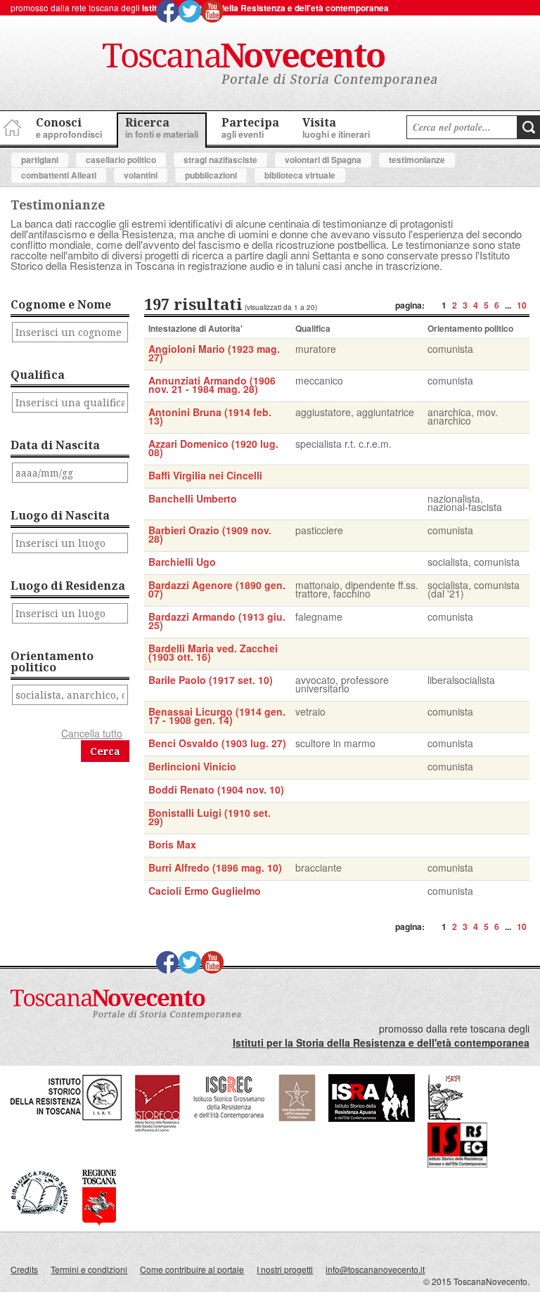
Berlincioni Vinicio (192, 766)
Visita (336, 128)
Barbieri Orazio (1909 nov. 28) (209, 534)
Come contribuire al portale (192, 1269)
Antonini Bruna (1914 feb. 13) (209, 416)
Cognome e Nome (61, 304)
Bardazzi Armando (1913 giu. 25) (216, 620)
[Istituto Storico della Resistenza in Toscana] (66, 1129)
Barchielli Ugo (182, 562)
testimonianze (417, 159)
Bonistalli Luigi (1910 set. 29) (209, 817)
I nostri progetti (285, 1269)
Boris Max (172, 844)
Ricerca (161, 128)
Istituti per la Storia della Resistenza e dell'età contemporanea (265, 7)
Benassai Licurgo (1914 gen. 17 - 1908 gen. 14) (216, 715)
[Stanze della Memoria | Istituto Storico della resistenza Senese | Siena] (457, 1164)
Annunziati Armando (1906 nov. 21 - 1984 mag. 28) (212, 384)
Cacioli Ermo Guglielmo (204, 891)
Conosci (69, 128)
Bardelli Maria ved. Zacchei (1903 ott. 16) (213, 652)
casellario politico (121, 159)
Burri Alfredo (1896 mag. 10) (215, 867)
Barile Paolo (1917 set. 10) (210, 680)
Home (10, 125)
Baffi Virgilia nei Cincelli (205, 475)
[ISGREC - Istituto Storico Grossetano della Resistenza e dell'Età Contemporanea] (229, 1129)
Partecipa (250, 128)
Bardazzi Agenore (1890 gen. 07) (216, 589)
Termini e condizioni (89, 1269)
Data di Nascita (55, 445)
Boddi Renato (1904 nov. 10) (216, 789)
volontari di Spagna (323, 159)
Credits (24, 1269)
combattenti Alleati (58, 175)
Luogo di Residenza (68, 585)
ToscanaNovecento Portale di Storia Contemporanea (270, 65)
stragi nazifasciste (220, 159)
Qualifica (38, 374)
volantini (141, 175)
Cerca (105, 751)
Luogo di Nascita (60, 515)
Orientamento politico (52, 661)
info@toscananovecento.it (375, 1269)
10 (522, 305)
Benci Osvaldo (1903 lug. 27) (217, 743)
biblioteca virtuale (299, 175)
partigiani (39, 159)
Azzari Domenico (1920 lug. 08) (213, 448)
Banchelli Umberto (192, 498)
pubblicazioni (211, 175)
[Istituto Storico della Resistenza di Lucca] (297, 1118)
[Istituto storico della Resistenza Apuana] (371, 1118)
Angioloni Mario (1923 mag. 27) (214, 353)
